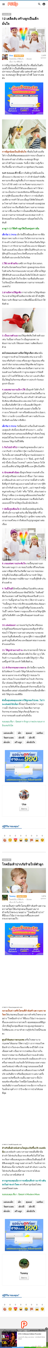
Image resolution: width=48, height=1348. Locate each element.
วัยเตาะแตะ (9, 737)
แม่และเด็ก (6, 14)
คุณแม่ (29, 733)
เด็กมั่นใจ (31, 742)
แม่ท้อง (40, 733)
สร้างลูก (18, 742)
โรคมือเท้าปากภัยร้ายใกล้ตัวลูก (22, 864)
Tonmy (12, 896)
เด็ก (19, 733)
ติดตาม (24, 809)
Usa (11, 55)
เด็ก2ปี (21, 737)
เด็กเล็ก (7, 742)
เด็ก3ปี (32, 737)
